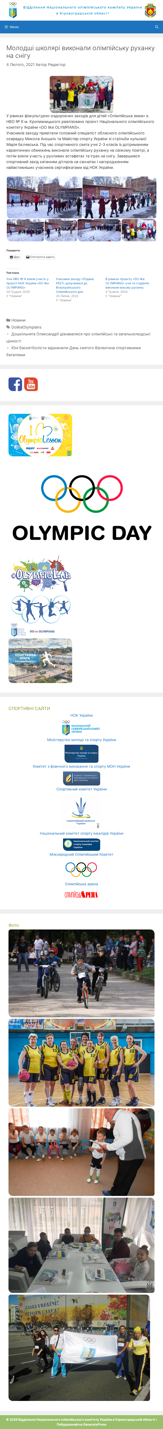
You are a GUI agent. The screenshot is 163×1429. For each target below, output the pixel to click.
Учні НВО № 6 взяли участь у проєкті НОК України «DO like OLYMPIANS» (27, 283)
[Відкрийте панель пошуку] (156, 27)
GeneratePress (94, 1424)
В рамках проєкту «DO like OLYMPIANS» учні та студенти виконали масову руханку (127, 283)
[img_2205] (81, 1016)
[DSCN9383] (81, 1195)
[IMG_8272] (81, 1105)
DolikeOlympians (26, 327)
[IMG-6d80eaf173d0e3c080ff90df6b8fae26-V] (81, 1292)
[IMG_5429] (79, 1400)
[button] (44, 197)
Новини (18, 320)
